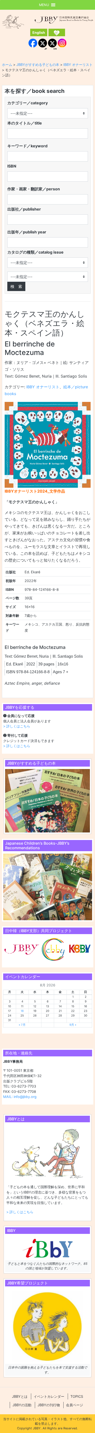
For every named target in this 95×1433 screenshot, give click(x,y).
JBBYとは (20, 1396)
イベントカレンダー (49, 1396)
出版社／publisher (24, 209)
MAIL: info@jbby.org (20, 1097)
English (38, 32)
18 (22, 1011)
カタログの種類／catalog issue (35, 252)
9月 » (72, 1024)
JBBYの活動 (21, 1405)
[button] (44, 5)
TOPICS (76, 1396)
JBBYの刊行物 (49, 1405)
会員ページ (74, 1405)
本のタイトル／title (24, 123)
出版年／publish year (26, 232)
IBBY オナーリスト (42, 386)
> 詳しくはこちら (16, 726)
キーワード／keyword (27, 145)
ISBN (11, 166)
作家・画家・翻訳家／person (33, 188)
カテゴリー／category (27, 102)
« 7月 (22, 1024)
